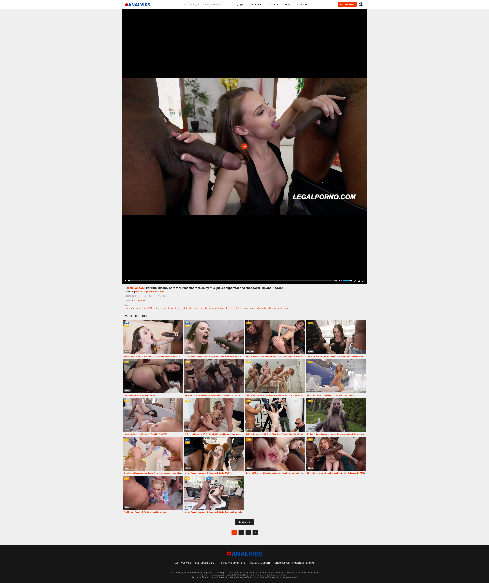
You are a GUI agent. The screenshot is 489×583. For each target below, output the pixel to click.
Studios (302, 4)
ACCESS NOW (347, 4)
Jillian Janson (134, 288)
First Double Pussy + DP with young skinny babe (145, 512)
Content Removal (304, 563)
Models (273, 4)
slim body (261, 308)
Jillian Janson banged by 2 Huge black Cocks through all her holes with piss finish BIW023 (224, 356)
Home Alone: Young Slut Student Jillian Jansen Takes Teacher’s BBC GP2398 (157, 356)
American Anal (138, 300)
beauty (203, 308)
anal (183, 308)
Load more (244, 522)
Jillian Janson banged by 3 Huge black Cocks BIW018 (208, 473)
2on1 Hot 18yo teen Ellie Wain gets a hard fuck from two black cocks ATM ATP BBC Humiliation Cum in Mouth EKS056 (297, 473)
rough (252, 308)
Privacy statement (259, 563)
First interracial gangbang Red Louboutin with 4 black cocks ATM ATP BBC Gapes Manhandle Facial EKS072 (354, 473)
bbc (126, 308)
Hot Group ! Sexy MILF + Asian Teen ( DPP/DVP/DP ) (146, 434)
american (175, 308)
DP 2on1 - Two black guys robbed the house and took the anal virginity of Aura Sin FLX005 (346, 434)
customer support (206, 563)
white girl (272, 308)
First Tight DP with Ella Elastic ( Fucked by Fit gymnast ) (331, 395)
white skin (283, 308)
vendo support (282, 563)
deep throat (231, 308)
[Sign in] (361, 4)
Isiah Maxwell (156, 291)
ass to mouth (192, 308)
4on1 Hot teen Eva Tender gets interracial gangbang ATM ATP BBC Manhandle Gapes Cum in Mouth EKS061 (292, 356)
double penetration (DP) (141, 308)
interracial (243, 308)
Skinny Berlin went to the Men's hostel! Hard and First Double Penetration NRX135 (281, 395)
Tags (287, 4)
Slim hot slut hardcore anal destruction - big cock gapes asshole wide (154, 473)
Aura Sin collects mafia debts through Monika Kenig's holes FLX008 (214, 395)
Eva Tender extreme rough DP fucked (140, 395)
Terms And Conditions (232, 563)
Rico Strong (141, 291)
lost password (183, 563)
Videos (255, 4)
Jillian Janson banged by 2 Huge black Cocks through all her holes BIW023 (217, 512)
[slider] (230, 281)
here (205, 575)
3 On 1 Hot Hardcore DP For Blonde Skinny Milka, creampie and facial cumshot (218, 434)
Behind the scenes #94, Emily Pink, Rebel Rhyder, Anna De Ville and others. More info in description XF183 (292, 434)
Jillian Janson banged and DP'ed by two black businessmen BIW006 (337, 356)
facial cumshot (162, 308)
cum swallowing (216, 308)
